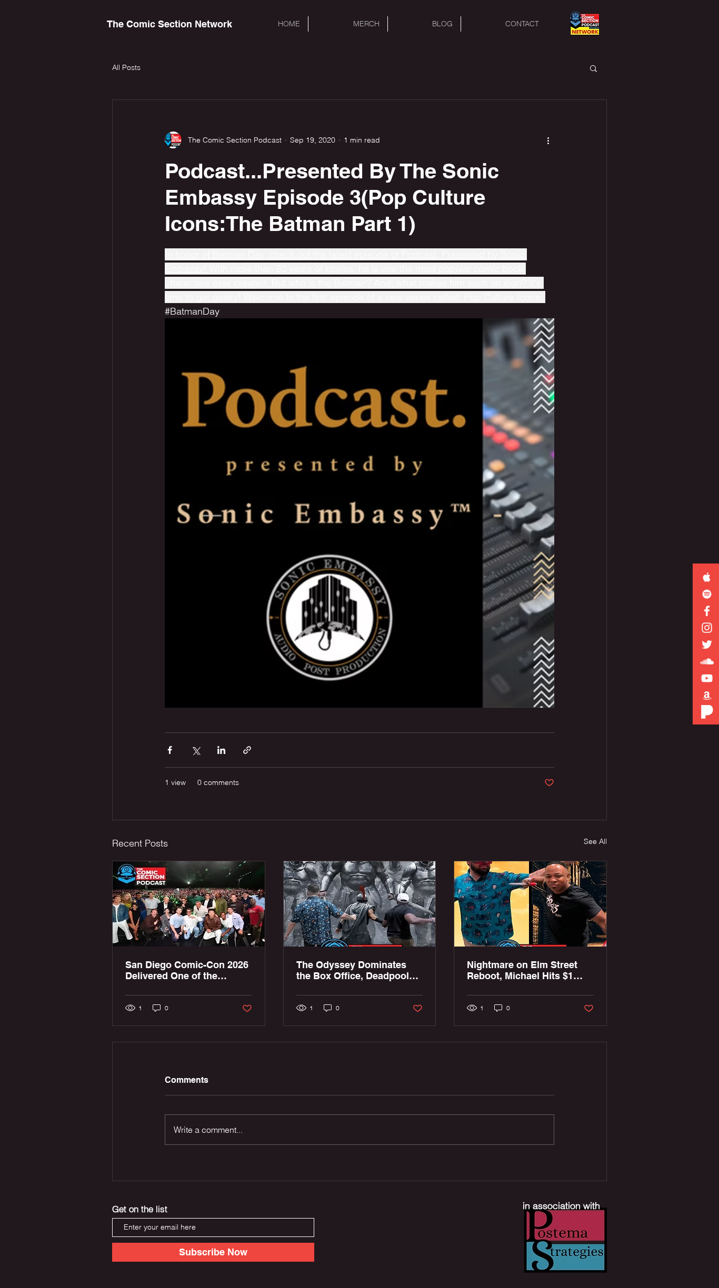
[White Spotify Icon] (707, 594)
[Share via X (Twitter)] (196, 750)
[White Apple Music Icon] (707, 577)
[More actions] (548, 140)
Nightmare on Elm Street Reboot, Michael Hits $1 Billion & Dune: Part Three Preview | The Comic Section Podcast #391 (525, 970)
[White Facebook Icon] (707, 611)
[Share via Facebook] (170, 750)
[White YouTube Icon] (707, 678)
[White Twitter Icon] (707, 644)
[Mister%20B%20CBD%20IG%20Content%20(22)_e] (707, 712)
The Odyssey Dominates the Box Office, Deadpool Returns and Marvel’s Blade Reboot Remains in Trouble (358, 970)
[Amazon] (707, 695)
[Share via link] (247, 750)
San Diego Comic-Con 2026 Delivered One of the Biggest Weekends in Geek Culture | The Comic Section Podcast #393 (188, 970)
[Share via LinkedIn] (221, 750)
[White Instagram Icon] (707, 628)
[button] (593, 68)
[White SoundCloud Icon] (707, 661)
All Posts (126, 67)
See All (595, 841)
